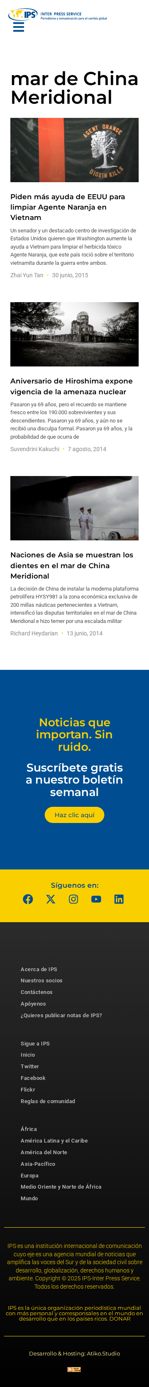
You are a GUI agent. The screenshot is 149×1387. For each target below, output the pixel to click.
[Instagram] (73, 899)
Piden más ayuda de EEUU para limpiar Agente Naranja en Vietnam (67, 207)
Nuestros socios (42, 980)
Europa (29, 1175)
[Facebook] (28, 899)
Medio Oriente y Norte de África (61, 1187)
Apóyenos (33, 1004)
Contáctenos (37, 992)
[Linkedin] (119, 899)
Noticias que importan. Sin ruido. (74, 734)
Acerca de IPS (39, 969)
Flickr (28, 1090)
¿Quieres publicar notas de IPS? (61, 1015)
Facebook (33, 1078)
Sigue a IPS (35, 1043)
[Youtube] (96, 899)
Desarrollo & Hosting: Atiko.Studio (74, 1353)
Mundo (29, 1198)
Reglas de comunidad (48, 1101)
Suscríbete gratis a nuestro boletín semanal (74, 780)
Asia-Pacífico (38, 1164)
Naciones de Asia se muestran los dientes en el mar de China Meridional (71, 565)
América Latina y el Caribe (54, 1141)
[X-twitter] (51, 899)
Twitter (30, 1066)
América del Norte (44, 1152)
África (29, 1129)
